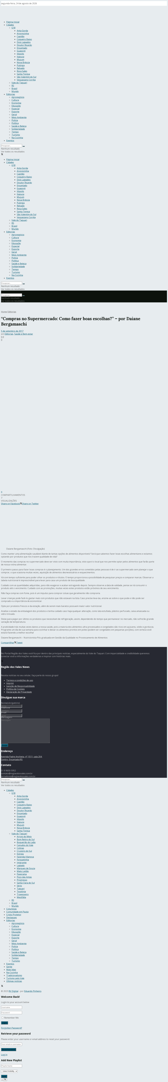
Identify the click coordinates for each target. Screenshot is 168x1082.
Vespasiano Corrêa (26, 79)
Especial (15, 108)
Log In (4, 1054)
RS (13, 85)
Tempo (15, 131)
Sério (19, 885)
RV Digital (13, 991)
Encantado (22, 48)
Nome (10, 703)
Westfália (21, 897)
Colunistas (11, 908)
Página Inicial (12, 22)
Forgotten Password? (11, 1028)
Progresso (22, 879)
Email (3, 712)
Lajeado (21, 865)
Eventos (10, 140)
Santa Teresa (23, 74)
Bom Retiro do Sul (26, 839)
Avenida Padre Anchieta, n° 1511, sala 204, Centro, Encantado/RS (21, 758)
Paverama (22, 874)
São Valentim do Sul (26, 76)
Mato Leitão (23, 871)
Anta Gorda (22, 30)
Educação (16, 105)
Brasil (14, 88)
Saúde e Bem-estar (23, 333)
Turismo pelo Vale (15, 978)
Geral (14, 114)
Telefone (5, 707)
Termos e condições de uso (19, 680)
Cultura (15, 100)
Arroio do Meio (24, 836)
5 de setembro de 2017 (12, 331)
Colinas (20, 848)
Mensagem (6, 717)
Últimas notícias (14, 981)
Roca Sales (22, 71)
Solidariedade (18, 129)
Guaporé (21, 50)
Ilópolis (20, 53)
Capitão (20, 36)
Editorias (10, 94)
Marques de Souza (26, 868)
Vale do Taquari (19, 82)
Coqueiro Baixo (24, 39)
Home (4, 311)
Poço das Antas (24, 877)
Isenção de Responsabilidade (20, 686)
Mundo (15, 91)
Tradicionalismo (14, 975)
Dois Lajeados (24, 42)
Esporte (15, 111)
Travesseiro (23, 894)
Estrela (20, 853)
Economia (16, 102)
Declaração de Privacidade (19, 691)
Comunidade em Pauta (17, 911)
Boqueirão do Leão (26, 842)
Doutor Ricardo (24, 45)
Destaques (11, 917)
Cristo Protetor (13, 914)
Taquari (21, 888)
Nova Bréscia (23, 62)
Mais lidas (11, 969)
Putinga (21, 65)
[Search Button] (24, 146)
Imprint (10, 683)
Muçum (20, 59)
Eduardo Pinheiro (32, 991)
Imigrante (22, 862)
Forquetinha (23, 859)
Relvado (21, 68)
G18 (13, 27)
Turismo (16, 134)
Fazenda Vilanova (25, 856)
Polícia (15, 120)
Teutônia (21, 891)
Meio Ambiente (19, 117)
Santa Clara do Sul (26, 882)
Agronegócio (18, 97)
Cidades (10, 24)
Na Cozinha (17, 137)
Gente (9, 966)
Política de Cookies (15, 689)
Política (15, 123)
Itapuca (20, 56)
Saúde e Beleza (19, 126)
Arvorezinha (23, 33)
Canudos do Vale (25, 845)
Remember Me (11, 1017)
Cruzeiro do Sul (24, 851)
